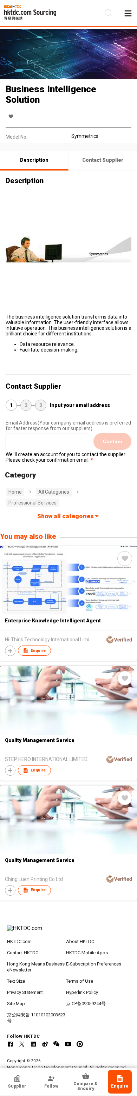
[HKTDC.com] (68, 931)
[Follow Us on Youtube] (68, 1044)
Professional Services (32, 503)
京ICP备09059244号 (86, 1003)
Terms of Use (79, 981)
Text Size (16, 981)
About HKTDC (80, 941)
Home (15, 492)
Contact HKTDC (22, 952)
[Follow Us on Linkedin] (33, 1044)
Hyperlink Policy (82, 992)
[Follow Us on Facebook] (10, 1044)
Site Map (16, 1003)
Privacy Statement (25, 992)
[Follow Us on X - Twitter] (22, 1044)
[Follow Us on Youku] (80, 1044)
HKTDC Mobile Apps (87, 952)
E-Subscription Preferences (93, 964)
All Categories (53, 492)
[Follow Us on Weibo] (45, 1044)
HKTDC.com (19, 941)
